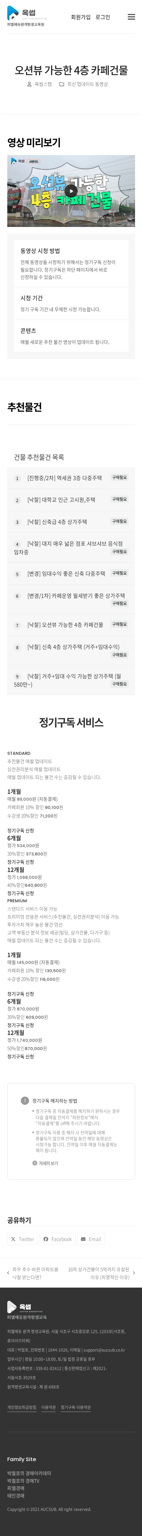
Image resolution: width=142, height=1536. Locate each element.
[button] (131, 16)
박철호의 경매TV (23, 1480)
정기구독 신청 (20, 830)
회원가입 (81, 17)
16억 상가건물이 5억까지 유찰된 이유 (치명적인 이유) (97, 1273)
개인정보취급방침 (21, 1407)
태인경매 (15, 1495)
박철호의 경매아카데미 (29, 1473)
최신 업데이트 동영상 (87, 83)
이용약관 (48, 1407)
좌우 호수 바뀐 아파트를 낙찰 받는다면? (33, 1273)
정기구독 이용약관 (76, 1407)
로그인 (102, 17)
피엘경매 (15, 1488)
